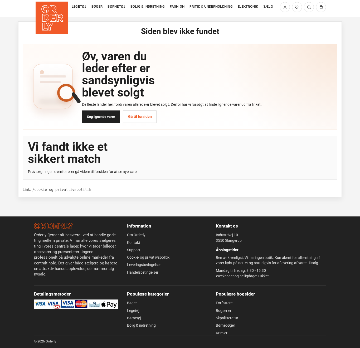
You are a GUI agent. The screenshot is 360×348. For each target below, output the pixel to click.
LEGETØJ (79, 6)
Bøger (132, 303)
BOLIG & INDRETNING (147, 6)
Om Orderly (136, 235)
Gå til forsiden (140, 116)
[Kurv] (321, 7)
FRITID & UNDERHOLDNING (211, 6)
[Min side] (285, 7)
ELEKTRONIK (248, 6)
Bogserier (223, 310)
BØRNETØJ (116, 6)
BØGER (97, 6)
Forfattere (224, 303)
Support (133, 250)
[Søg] (309, 7)
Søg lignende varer (101, 117)
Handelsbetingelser (142, 272)
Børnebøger (225, 325)
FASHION (177, 6)
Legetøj (133, 310)
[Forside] (52, 9)
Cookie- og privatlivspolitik (148, 257)
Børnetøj (134, 318)
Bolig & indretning (141, 325)
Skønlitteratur (227, 318)
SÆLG (268, 6)
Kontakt (133, 242)
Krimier (221, 333)
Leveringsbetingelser (144, 265)
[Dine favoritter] (297, 7)
